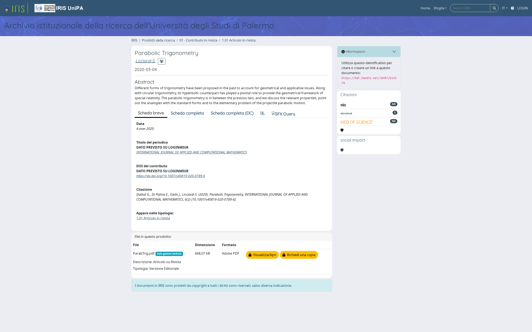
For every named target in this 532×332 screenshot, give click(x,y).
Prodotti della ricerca (158, 40)
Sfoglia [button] (438, 8)
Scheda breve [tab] (151, 112)
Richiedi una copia (300, 255)
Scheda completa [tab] (187, 113)
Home (425, 8)
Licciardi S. (145, 60)
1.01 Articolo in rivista (239, 40)
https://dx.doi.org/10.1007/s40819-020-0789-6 (170, 176)
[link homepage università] (59, 8)
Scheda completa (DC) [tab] (232, 113)
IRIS (134, 40)
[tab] (262, 113)
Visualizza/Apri (263, 255)
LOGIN (522, 8)
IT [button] (503, 8)
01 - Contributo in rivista (198, 40)
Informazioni (355, 51)
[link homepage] (15, 8)
